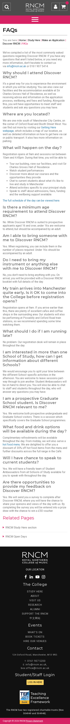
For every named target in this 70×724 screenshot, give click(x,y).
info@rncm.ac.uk (16, 66)
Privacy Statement (34, 721)
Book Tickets (35, 636)
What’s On (35, 632)
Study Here (34, 40)
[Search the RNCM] (7, 7)
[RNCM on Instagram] (43, 577)
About (35, 596)
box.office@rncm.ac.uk (35, 668)
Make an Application (53, 40)
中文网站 (35, 618)
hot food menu (11, 444)
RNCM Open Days (16, 536)
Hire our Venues (35, 641)
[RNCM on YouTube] (37, 577)
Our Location (35, 569)
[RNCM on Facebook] (26, 577)
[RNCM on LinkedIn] (31, 577)
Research (35, 604)
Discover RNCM (11, 43)
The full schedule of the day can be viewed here (31, 200)
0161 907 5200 (36, 661)
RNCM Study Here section (21, 527)
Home (22, 40)
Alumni (35, 609)
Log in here (35, 682)
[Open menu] (35, 19)
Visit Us (35, 600)
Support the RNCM (35, 613)
